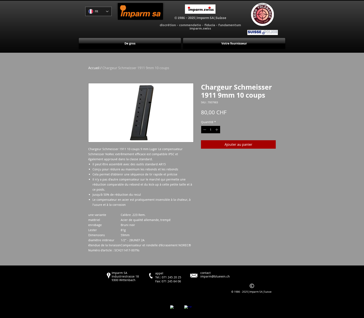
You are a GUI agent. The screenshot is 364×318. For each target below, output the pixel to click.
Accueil (93, 68)
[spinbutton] (210, 129)
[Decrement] (204, 129)
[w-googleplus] (188, 309)
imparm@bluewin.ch (215, 276)
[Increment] (217, 129)
